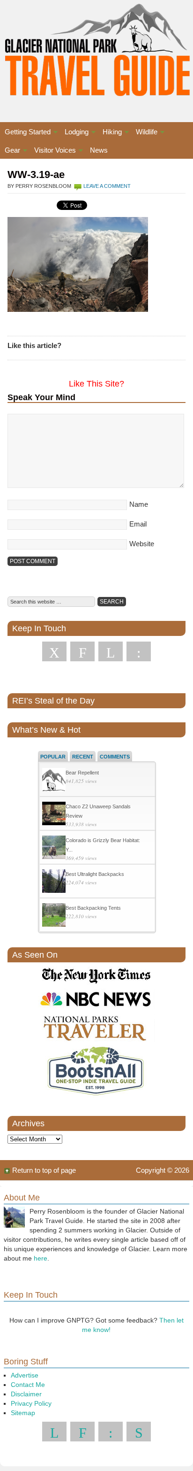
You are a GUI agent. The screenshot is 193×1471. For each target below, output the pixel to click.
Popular (53, 756)
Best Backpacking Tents (93, 908)
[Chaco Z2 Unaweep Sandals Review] (54, 815)
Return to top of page (44, 1170)
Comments (115, 756)
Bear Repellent (82, 772)
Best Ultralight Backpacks (95, 874)
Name (138, 504)
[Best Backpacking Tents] (54, 916)
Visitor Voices (53, 151)
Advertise (24, 1375)
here (40, 1258)
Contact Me (28, 1384)
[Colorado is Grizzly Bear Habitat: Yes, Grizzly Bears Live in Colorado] (54, 848)
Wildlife (144, 133)
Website (141, 544)
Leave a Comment (107, 186)
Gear (10, 151)
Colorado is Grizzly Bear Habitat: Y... (103, 844)
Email (138, 524)
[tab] (53, 756)
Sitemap (23, 1413)
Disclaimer (26, 1394)
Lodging (74, 133)
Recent (82, 756)
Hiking (110, 133)
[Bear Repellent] (54, 781)
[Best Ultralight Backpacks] (54, 882)
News (99, 150)
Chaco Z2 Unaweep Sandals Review (98, 811)
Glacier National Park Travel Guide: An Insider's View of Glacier (96, 51)
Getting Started (25, 133)
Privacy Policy (31, 1403)
